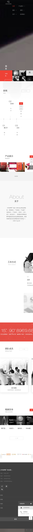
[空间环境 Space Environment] (15, 78)
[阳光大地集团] (3, 454)
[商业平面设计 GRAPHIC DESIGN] (15, 73)
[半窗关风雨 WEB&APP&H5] (29, 78)
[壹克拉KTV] (19, 454)
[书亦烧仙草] (24, 454)
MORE (16, 176)
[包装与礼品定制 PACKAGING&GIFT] (29, 73)
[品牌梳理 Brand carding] (22, 73)
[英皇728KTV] (30, 454)
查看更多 (16, 218)
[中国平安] (8, 454)
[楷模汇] (13, 454)
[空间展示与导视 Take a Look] (22, 78)
